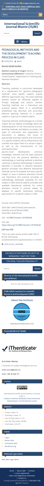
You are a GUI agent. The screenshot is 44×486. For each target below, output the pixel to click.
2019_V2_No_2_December (13, 244)
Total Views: (9, 424)
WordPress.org (10, 446)
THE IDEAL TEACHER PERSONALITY (22, 261)
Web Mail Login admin (10, 459)
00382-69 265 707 (12, 3)
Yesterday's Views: (12, 415)
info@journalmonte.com (31, 3)
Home (11, 471)
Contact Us (22, 478)
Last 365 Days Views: (13, 421)
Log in (7, 437)
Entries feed (9, 440)
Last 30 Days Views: (12, 418)
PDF (11, 229)
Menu (5, 15)
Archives (31, 471)
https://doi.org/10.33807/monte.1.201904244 (21, 225)
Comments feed (11, 443)
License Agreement (22, 473)
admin (19, 61)
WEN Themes (23, 483)
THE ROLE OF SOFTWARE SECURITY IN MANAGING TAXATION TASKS (22, 254)
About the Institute (22, 300)
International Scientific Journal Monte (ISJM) (22, 25)
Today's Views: (10, 412)
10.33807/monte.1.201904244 (19, 217)
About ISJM (21, 471)
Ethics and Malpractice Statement (22, 476)
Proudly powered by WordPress (16, 480)
